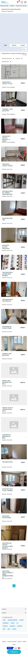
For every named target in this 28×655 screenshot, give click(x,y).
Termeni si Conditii (11, 641)
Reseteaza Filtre (5, 61)
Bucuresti (18, 58)
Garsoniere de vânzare (7, 58)
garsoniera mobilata (12, 620)
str (17, 623)
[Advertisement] (14, 29)
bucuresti (5, 626)
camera (14, 629)
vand (4, 620)
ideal (9, 629)
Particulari (14, 45)
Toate (5, 45)
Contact (4, 641)
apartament (5, 623)
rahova (12, 623)
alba (4, 629)
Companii (23, 45)
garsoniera (12, 626)
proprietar (19, 626)
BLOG (14, 644)
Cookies (19, 641)
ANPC (24, 641)
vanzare (21, 620)
